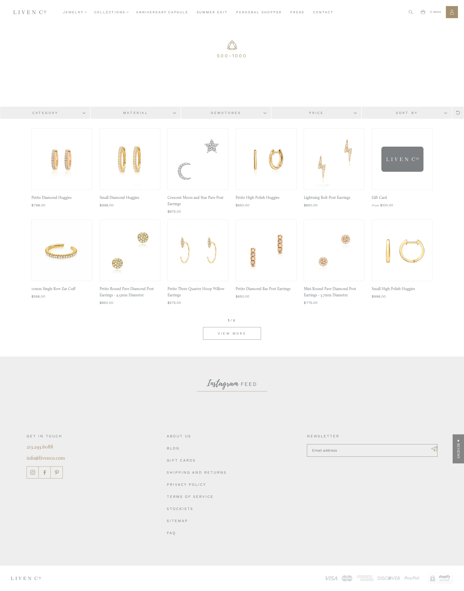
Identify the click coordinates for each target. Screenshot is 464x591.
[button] (458, 449)
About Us (179, 436)
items (435, 12)
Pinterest (57, 472)
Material (135, 113)
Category (45, 113)
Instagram (33, 472)
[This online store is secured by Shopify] (440, 578)
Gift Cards (181, 460)
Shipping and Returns (197, 472)
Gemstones (226, 113)
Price (316, 113)
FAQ (171, 533)
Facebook (45, 472)
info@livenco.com (46, 458)
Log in (452, 12)
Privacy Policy (186, 484)
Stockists (180, 509)
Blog (173, 448)
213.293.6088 (40, 447)
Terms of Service (190, 496)
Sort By (407, 113)
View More (232, 333)
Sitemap (177, 521)
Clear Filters (458, 113)
